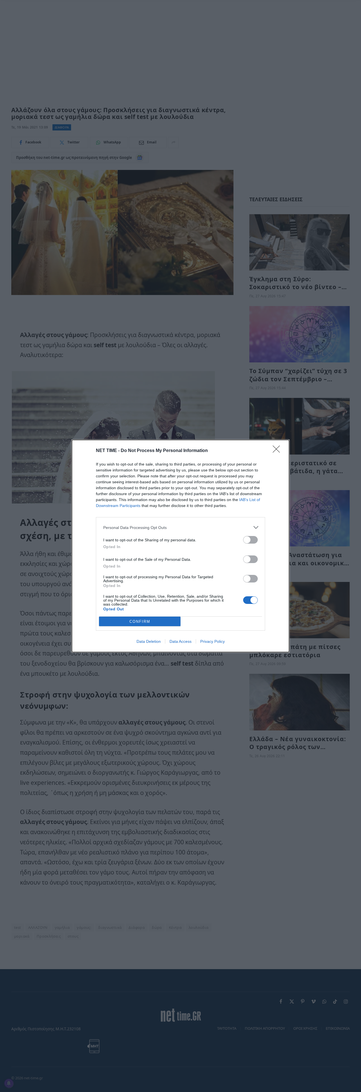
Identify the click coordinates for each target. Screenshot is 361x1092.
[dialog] (180, 546)
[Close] (278, 451)
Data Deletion (149, 641)
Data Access (180, 641)
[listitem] (180, 527)
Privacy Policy (212, 641)
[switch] (250, 540)
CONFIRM (139, 621)
